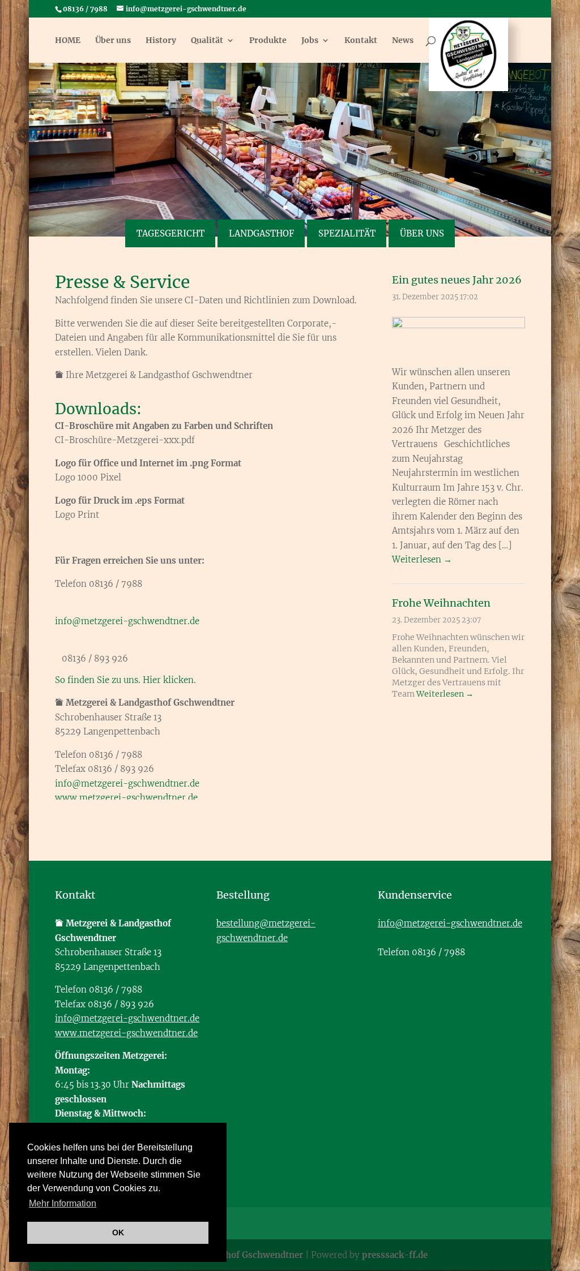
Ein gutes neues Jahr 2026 (457, 279)
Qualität (207, 40)
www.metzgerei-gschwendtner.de (126, 797)
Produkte (268, 40)
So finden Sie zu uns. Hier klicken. (125, 680)
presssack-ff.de (395, 1254)
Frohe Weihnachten (441, 602)
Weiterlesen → (422, 559)
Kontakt (360, 40)
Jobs (309, 40)
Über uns (113, 40)
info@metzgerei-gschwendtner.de (127, 621)
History (161, 40)
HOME (67, 40)
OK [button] (118, 1232)
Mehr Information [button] (62, 1203)
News (402, 40)
